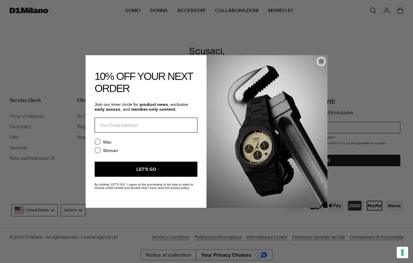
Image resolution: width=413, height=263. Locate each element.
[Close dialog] (321, 61)
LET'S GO (146, 169)
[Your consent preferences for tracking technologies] (402, 252)
